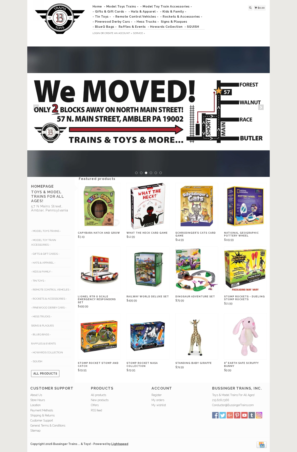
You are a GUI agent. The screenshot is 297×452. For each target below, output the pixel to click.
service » (139, 33)
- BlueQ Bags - (105, 27)
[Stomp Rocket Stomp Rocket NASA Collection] (148, 336)
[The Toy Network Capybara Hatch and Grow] (99, 206)
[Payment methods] (262, 444)
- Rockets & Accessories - (181, 16)
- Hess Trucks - (146, 21)
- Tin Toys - (102, 16)
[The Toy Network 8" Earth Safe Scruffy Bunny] (245, 336)
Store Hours (37, 400)
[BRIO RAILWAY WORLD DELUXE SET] (148, 270)
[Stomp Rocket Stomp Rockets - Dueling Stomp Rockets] (245, 270)
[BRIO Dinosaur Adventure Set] (197, 270)
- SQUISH (191, 27)
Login (96, 33)
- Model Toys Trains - (121, 6)
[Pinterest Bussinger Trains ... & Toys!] (237, 415)
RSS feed (96, 410)
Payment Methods (41, 410)
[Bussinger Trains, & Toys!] (59, 22)
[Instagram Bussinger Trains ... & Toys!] (259, 415)
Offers (95, 405)
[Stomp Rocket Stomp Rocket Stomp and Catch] (99, 336)
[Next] (261, 107)
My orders (158, 400)
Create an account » (118, 33)
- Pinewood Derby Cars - (113, 21)
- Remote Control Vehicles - (136, 16)
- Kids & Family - (173, 11)
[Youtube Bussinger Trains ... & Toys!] (244, 415)
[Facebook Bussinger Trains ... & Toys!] (215, 415)
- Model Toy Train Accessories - (166, 6)
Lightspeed (119, 444)
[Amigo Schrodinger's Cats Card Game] (197, 206)
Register (157, 395)
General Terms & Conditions (47, 425)
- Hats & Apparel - (143, 11)
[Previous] (36, 107)
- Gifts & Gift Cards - (110, 11)
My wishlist (159, 405)
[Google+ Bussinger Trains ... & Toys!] (230, 415)
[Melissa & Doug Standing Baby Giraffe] (197, 336)
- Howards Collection (165, 27)
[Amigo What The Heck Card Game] (148, 206)
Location (35, 405)
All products (45, 373)
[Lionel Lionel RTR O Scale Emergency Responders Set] (99, 270)
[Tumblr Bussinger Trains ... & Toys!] (252, 415)
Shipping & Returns (42, 415)
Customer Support (41, 420)
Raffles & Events (132, 27)
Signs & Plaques (174, 21)
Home (97, 6)
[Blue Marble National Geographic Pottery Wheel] (245, 206)
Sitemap (35, 430)
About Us (36, 395)
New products (99, 400)
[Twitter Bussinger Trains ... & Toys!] (222, 415)
